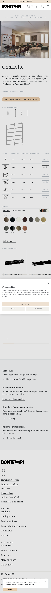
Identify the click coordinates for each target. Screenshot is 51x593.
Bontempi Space (25, 1)
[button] (4, 1)
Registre (10, 589)
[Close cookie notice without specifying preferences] (48, 283)
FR (32, 6)
